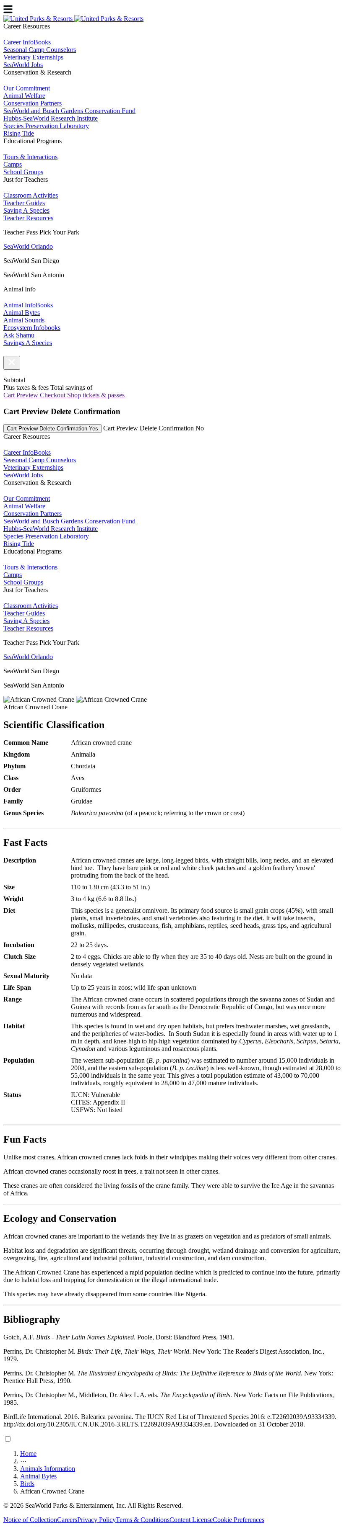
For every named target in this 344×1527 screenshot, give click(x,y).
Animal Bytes (38, 1476)
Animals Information (47, 1468)
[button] (11, 363)
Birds (27, 1483)
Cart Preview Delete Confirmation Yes (52, 428)
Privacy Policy (96, 1519)
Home (28, 1453)
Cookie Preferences (238, 1519)
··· (23, 1461)
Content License (191, 1519)
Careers (67, 1519)
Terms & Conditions (142, 1519)
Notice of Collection (30, 1519)
